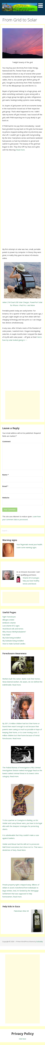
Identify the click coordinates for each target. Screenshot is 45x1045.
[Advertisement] (22, 176)
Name (5, 475)
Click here (22, 1039)
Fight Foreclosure (9, 617)
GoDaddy (39, 941)
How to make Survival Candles (13, 644)
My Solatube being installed (13, 641)
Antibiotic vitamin (9, 623)
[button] (41, 4)
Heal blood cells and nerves (12, 629)
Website (5, 498)
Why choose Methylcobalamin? (14, 632)
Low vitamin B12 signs (11, 626)
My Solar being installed (11, 638)
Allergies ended (8, 620)
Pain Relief (6, 635)
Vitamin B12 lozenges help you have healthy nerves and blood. (31, 581)
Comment (6, 441)
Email (5, 486)
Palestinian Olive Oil (21, 911)
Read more (20, 150)
